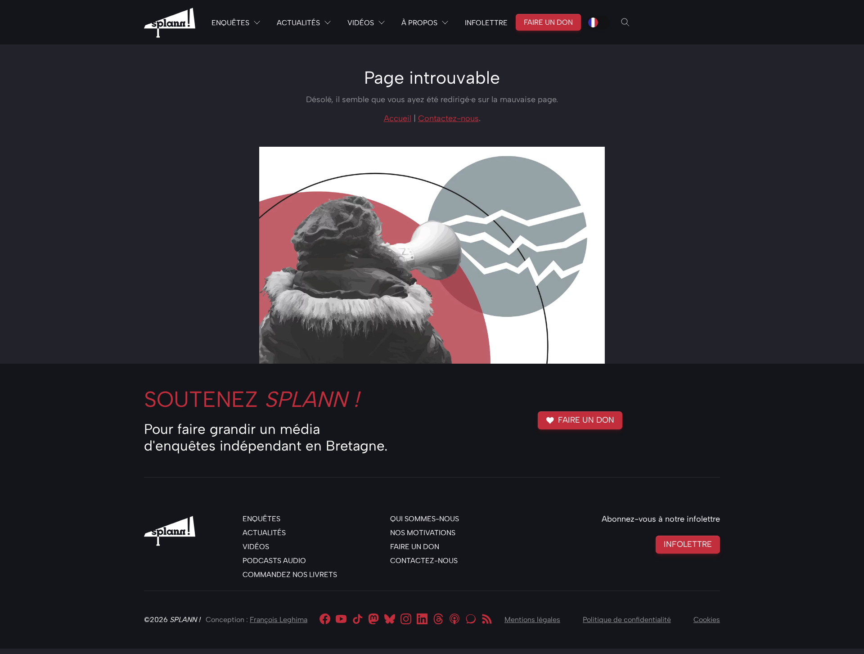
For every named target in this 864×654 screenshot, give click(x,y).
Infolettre (486, 22)
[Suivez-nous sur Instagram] (405, 619)
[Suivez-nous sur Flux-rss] (487, 619)
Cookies (706, 619)
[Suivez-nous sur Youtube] (341, 619)
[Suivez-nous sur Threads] (438, 619)
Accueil (397, 118)
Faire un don (548, 22)
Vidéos (360, 22)
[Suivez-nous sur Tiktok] (357, 619)
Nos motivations (422, 532)
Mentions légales (532, 619)
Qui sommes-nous (424, 518)
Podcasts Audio (274, 560)
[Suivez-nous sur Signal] (470, 619)
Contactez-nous (448, 118)
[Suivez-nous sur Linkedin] (422, 619)
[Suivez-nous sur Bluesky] (389, 619)
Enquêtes (230, 22)
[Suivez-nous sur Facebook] (325, 619)
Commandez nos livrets (290, 574)
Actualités (298, 22)
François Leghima (278, 619)
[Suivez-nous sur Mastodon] (373, 619)
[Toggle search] (625, 23)
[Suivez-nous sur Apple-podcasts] (454, 619)
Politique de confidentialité (627, 619)
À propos (419, 22)
